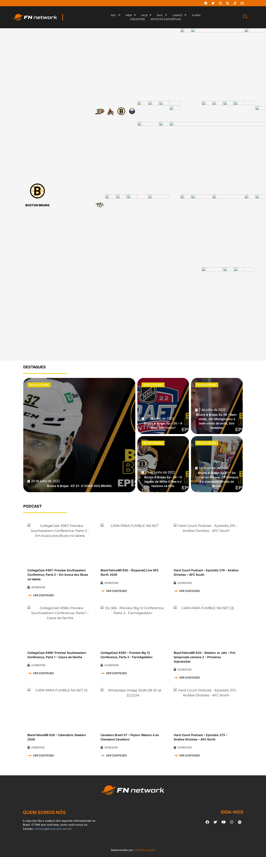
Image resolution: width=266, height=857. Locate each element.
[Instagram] (220, 3)
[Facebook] (206, 3)
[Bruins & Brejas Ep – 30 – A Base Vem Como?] (163, 406)
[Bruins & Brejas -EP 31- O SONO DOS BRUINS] (79, 435)
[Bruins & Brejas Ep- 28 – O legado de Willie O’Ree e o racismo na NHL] (163, 464)
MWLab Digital (145, 850)
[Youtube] (223, 821)
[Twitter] (213, 3)
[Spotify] (239, 821)
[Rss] (227, 3)
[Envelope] (242, 3)
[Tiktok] (235, 3)
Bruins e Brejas (39, 384)
